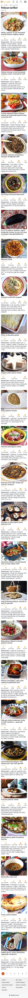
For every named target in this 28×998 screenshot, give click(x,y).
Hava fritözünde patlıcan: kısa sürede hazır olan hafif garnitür (12, 762)
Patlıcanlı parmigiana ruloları (11, 447)
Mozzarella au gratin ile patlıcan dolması (12, 838)
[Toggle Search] (21, 2)
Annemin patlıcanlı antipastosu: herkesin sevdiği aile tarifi (12, 156)
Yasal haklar (19, 987)
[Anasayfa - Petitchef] (2, 5)
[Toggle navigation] (25, 2)
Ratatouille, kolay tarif (9, 877)
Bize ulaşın (19, 980)
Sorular (4, 987)
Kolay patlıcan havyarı (9, 411)
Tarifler (4, 980)
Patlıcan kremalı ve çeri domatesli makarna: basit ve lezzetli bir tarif (13, 73)
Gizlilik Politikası (20, 982)
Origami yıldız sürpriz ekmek (11, 373)
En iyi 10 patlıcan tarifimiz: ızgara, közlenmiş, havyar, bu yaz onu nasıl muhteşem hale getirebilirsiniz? (14, 232)
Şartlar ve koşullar (21, 985)
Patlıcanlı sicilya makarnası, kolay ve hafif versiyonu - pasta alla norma (13, 722)
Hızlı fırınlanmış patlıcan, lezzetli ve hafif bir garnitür (13, 602)
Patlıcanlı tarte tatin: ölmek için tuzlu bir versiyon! (12, 483)
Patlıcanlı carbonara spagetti (11, 297)
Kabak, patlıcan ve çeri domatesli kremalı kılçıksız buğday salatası (13, 33)
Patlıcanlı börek (6, 259)
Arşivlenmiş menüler (7, 985)
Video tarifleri (5, 982)
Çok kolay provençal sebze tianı (12, 194)
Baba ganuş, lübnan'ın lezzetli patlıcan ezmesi (11, 642)
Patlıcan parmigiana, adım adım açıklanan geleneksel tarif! (12, 681)
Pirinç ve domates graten (10, 335)
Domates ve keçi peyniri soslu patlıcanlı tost (12, 523)
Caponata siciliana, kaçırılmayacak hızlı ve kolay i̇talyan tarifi (13, 563)
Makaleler (4, 990)
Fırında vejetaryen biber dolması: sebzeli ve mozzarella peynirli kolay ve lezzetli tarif (14, 115)
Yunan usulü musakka (9, 915)
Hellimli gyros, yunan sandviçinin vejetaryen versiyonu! (13, 953)
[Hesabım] (17, 2)
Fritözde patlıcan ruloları (10, 799)
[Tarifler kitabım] (13, 2)
